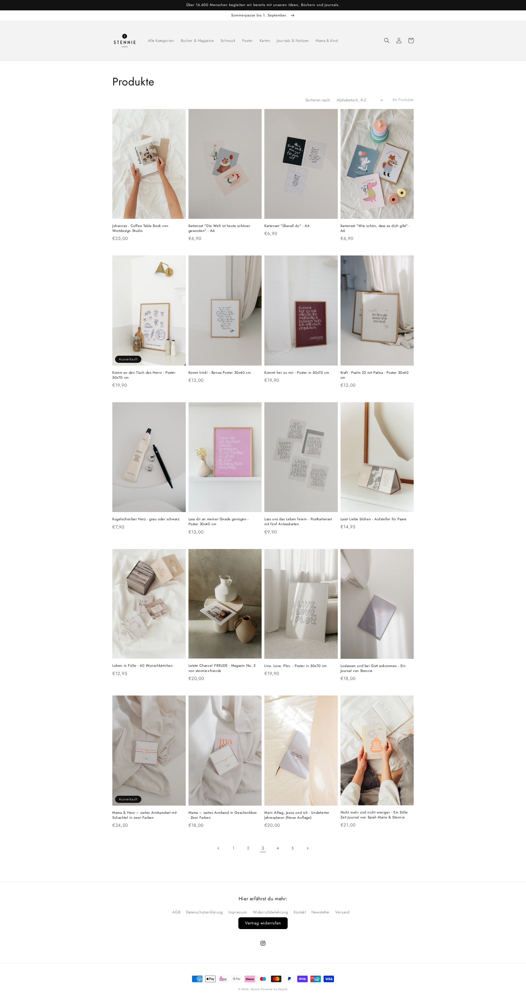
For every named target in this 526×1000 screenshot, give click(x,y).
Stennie (255, 989)
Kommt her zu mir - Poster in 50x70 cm (296, 372)
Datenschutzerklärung (204, 912)
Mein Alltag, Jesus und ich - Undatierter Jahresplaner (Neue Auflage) (296, 815)
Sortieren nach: (318, 100)
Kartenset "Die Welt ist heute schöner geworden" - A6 (219, 228)
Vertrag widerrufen (263, 923)
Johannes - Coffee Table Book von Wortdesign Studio (140, 228)
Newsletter (320, 912)
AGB (176, 912)
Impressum (237, 912)
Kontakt (300, 912)
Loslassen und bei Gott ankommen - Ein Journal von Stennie (373, 668)
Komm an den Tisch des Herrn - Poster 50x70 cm (144, 375)
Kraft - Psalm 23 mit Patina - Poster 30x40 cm (375, 375)
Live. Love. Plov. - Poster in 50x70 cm (295, 665)
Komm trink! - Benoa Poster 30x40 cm (219, 372)
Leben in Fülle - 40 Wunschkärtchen (142, 665)
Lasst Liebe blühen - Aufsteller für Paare (374, 519)
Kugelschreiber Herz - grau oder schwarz (145, 519)
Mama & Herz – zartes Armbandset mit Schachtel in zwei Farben (144, 815)
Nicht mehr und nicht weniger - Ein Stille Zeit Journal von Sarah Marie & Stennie (374, 815)
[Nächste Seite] (307, 848)
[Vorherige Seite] (219, 848)
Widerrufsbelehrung (270, 912)
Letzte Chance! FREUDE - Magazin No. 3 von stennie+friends (222, 668)
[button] (387, 41)
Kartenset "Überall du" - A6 (286, 225)
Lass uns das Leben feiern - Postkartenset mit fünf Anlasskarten (298, 522)
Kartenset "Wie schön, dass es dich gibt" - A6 (375, 228)
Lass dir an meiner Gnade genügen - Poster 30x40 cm (218, 522)
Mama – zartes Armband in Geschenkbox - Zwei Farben (222, 815)
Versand (342, 912)
